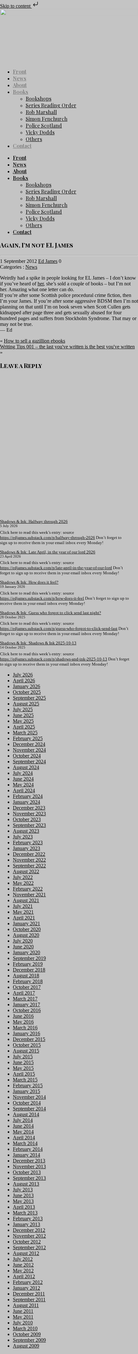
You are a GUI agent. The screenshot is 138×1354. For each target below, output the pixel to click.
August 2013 (26, 1184)
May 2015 (23, 1068)
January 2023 (26, 848)
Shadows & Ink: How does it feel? (29, 582)
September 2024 (29, 761)
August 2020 (26, 935)
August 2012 (26, 1253)
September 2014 (29, 1108)
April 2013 (24, 1207)
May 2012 (23, 1270)
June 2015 (23, 1062)
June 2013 (23, 1195)
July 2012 (23, 1259)
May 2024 (23, 784)
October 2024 (27, 755)
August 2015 (26, 1051)
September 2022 (29, 865)
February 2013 (28, 1218)
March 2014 (25, 1143)
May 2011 (23, 1317)
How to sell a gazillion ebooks (34, 341)
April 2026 (24, 680)
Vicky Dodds (40, 132)
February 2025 (28, 738)
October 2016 (27, 1010)
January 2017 (26, 1004)
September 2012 (29, 1247)
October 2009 (27, 1334)
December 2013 (29, 1160)
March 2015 (25, 1079)
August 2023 (26, 831)
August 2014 (26, 1114)
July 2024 (23, 773)
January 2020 (26, 952)
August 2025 (26, 703)
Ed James (47, 261)
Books (20, 91)
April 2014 (24, 1137)
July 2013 (23, 1189)
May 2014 (23, 1131)
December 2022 (29, 854)
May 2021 (23, 912)
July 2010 (23, 1322)
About (20, 85)
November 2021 (29, 894)
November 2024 (29, 750)
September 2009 (29, 1340)
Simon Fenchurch (46, 118)
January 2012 (26, 1288)
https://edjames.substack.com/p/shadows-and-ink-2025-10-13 (53, 659)
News (19, 78)
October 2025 (27, 692)
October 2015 (27, 1045)
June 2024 (23, 779)
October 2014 (27, 1103)
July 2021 (23, 906)
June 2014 (23, 1126)
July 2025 (23, 709)
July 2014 (23, 1120)
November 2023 (29, 813)
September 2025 (29, 698)
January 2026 (26, 686)
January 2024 (26, 802)
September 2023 (29, 825)
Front (19, 71)
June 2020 (23, 946)
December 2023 (29, 808)
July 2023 (23, 836)
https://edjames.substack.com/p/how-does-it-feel (42, 598)
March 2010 (25, 1328)
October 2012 (27, 1241)
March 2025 (25, 732)
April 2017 (24, 993)
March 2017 (25, 998)
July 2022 (23, 877)
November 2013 (29, 1166)
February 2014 (28, 1149)
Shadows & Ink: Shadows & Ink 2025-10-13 (38, 643)
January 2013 (26, 1224)
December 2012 (29, 1230)
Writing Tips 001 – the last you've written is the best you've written (67, 346)
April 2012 (24, 1276)
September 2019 (29, 958)
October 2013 (27, 1172)
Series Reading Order (51, 105)
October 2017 (27, 987)
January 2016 (26, 1033)
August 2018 (26, 975)
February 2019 (28, 964)
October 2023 (27, 819)
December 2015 (29, 1039)
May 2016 (23, 1022)
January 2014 (26, 1155)
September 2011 (29, 1299)
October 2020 (27, 929)
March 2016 (25, 1027)
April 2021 (24, 917)
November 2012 (29, 1236)
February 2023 (28, 842)
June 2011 (23, 1311)
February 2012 (28, 1282)
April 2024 (24, 790)
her (41, 283)
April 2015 (24, 1074)
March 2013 (25, 1212)
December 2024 (29, 744)
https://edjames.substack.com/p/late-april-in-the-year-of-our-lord (56, 567)
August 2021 (26, 900)
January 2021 (26, 923)
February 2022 (28, 889)
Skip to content (16, 6)
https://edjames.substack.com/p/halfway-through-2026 (47, 537)
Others (34, 139)
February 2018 (28, 981)
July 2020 (23, 941)
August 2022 (26, 871)
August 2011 (26, 1305)
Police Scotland (44, 125)
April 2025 (24, 727)
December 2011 (29, 1293)
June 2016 (23, 1016)
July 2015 (23, 1056)
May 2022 (23, 883)
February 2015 (28, 1085)
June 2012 (23, 1265)
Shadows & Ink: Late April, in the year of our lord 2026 (47, 552)
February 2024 (28, 796)
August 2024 (26, 767)
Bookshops (38, 98)
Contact (22, 145)
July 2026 (23, 674)
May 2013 (23, 1201)
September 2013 (29, 1178)
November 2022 (29, 860)
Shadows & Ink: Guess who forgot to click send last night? (50, 612)
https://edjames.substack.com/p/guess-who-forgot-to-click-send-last (58, 628)
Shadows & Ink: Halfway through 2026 (34, 521)
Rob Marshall (41, 112)
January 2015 (26, 1091)
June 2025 (23, 715)
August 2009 (26, 1346)
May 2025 (23, 721)
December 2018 (29, 970)
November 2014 (29, 1097)
